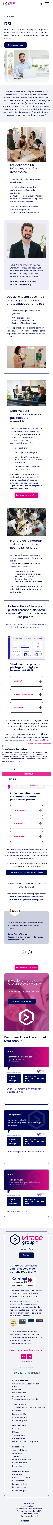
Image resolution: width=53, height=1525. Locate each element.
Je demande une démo (26, 495)
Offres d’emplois (19, 1490)
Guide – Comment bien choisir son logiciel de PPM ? (24, 1090)
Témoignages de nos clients (25, 1399)
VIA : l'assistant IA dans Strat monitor (28, 1407)
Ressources (18, 1447)
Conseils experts (19, 1420)
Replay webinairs (19, 1462)
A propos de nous (20, 1471)
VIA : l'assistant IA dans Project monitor (25, 1385)
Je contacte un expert (22, 1001)
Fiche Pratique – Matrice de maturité (25, 1151)
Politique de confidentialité (29, 1511)
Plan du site (29, 1503)
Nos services (17, 1474)
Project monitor (20, 1380)
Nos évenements (20, 1438)
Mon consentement (29, 1516)
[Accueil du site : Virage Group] (9, 4)
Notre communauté (21, 1477)
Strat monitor (19, 1404)
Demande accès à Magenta (25, 1441)
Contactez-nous (15, 45)
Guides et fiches (19, 1450)
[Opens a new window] (23, 1356)
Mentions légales (29, 1506)
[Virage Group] (26, 1240)
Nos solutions (19, 1425)
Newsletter (17, 1466)
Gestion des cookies (29, 1514)
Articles (15, 1456)
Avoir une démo (19, 1396)
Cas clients (17, 1453)
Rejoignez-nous (19, 1487)
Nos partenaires (19, 1480)
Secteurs (16, 1429)
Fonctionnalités (19, 1392)
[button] (26, 681)
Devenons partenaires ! (20, 1343)
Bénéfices (16, 1389)
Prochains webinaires (21, 1459)
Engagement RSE (20, 1484)
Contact (26, 1255)
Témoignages (18, 1435)
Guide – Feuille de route (18, 1211)
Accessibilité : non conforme (29, 1508)
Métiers (10, 16)
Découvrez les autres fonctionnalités (26, 872)
